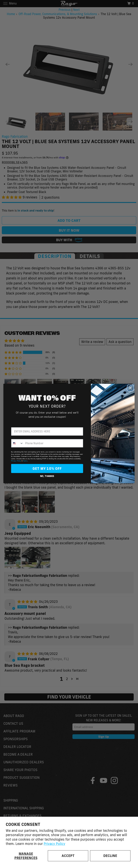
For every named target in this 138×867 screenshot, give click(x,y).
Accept (68, 856)
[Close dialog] (130, 388)
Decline (110, 856)
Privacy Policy (54, 844)
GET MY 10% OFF (47, 468)
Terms (25, 461)
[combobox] (17, 443)
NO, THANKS (47, 475)
